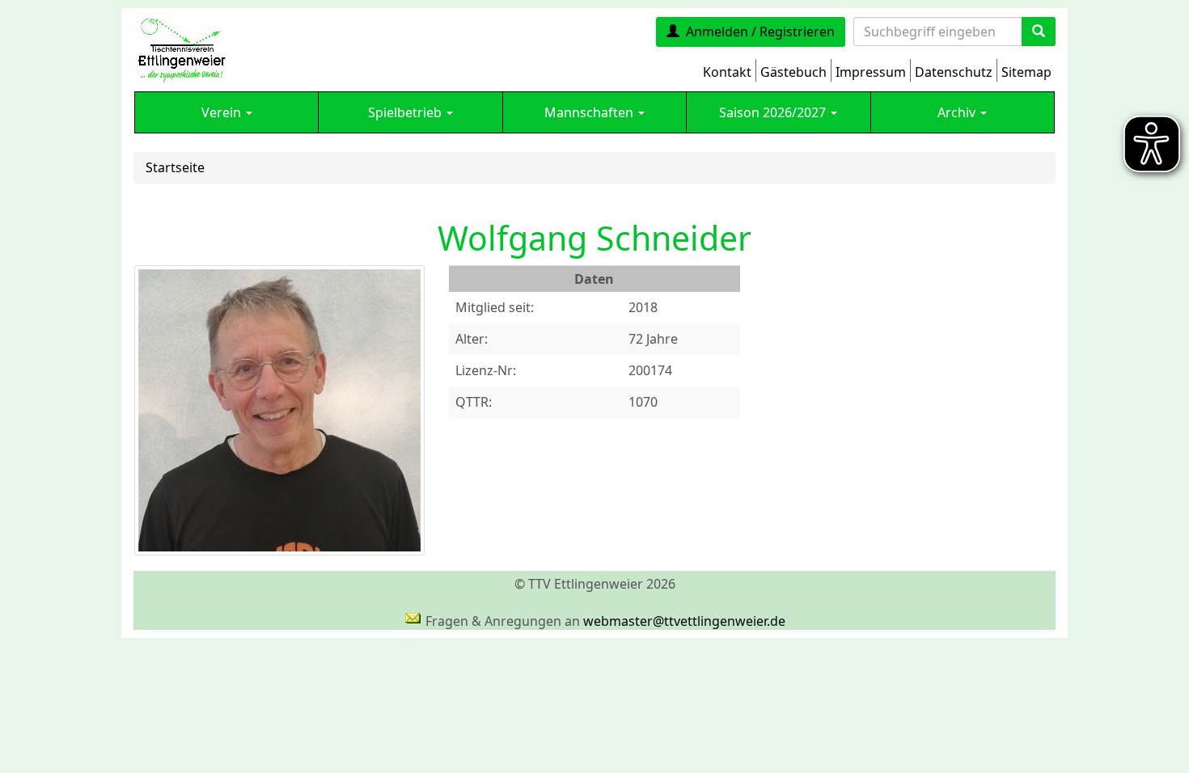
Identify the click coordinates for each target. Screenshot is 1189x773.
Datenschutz (953, 72)
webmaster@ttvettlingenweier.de (684, 621)
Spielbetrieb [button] (406, 112)
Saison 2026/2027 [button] (774, 112)
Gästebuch (793, 72)
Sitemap (1026, 72)
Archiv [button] (958, 112)
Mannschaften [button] (590, 112)
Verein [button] (222, 112)
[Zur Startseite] (181, 49)
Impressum (871, 72)
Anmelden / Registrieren (760, 31)
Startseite (175, 167)
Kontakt (727, 72)
